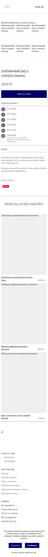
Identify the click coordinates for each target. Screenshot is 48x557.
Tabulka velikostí (9, 477)
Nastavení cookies (9, 493)
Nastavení (15, 545)
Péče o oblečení (8, 481)
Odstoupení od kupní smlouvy (14, 489)
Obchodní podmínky (10, 485)
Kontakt (5, 473)
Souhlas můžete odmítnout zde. (24, 552)
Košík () (39, 6)
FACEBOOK (9, 457)
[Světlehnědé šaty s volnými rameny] (24, 22)
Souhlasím (32, 545)
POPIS (4, 149)
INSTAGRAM (9, 461)
